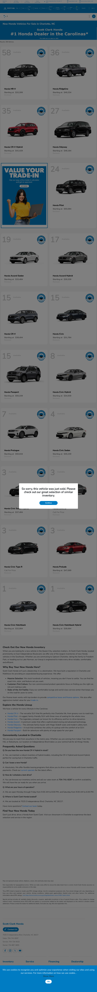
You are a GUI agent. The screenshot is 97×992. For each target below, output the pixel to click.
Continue (48, 503)
